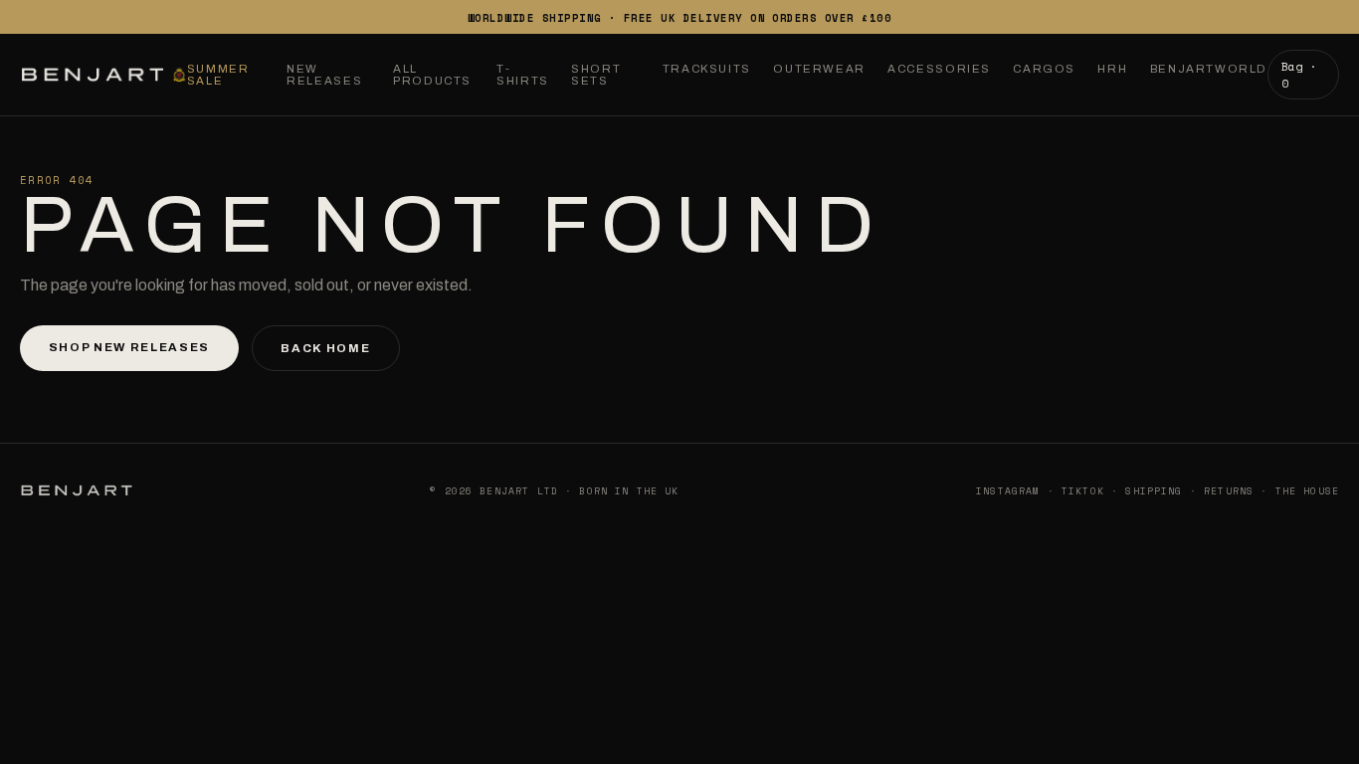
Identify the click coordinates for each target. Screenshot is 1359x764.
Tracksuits (707, 69)
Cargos (1044, 69)
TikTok (1083, 490)
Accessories (939, 69)
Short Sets (596, 75)
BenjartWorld (1208, 69)
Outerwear (819, 69)
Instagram (1008, 490)
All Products (432, 75)
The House (1307, 490)
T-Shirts (522, 75)
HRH (1112, 69)
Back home (325, 348)
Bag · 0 (1298, 75)
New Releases (324, 75)
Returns (1229, 490)
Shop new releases (129, 347)
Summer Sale (218, 75)
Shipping (1153, 490)
